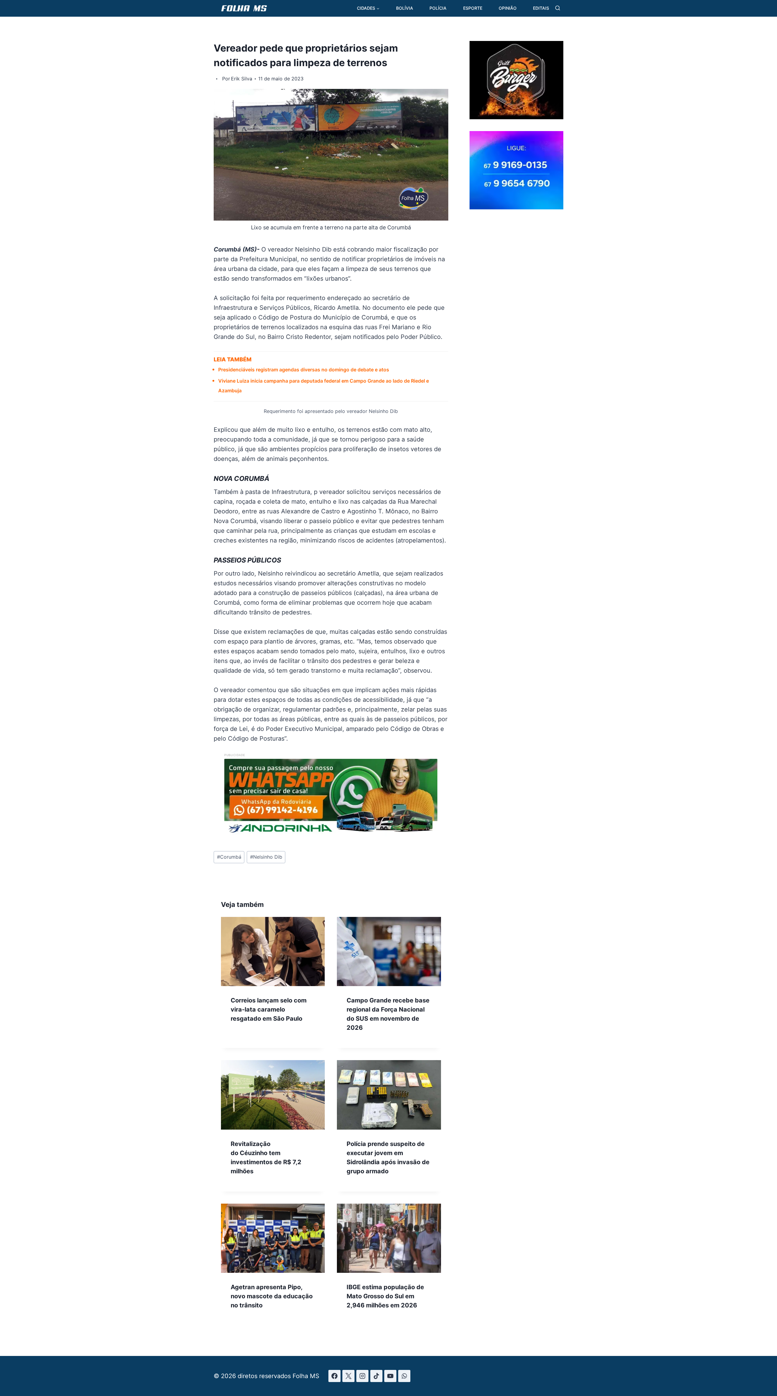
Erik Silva (241, 79)
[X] (348, 1376)
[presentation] (273, 951)
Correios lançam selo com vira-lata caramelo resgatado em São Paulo (269, 1009)
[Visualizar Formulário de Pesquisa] (557, 8)
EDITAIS (541, 8)
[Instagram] (362, 1376)
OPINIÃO (508, 8)
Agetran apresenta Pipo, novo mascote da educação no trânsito (272, 1296)
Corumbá (229, 857)
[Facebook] (334, 1376)
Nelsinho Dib (266, 857)
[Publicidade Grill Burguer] (516, 117)
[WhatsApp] (404, 1376)
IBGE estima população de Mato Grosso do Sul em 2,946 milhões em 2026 (385, 1296)
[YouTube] (390, 1376)
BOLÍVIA (404, 8)
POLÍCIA (437, 8)
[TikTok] (376, 1376)
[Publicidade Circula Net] (516, 207)
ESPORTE (472, 8)
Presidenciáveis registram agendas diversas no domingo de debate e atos (303, 370)
